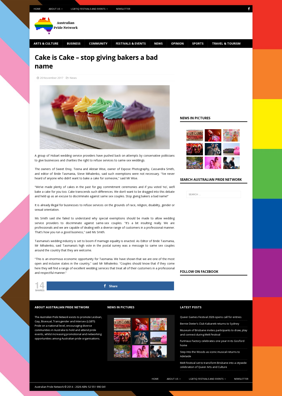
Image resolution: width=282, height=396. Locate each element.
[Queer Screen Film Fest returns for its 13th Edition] (231, 163)
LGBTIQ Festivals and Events (88, 8)
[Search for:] (213, 194)
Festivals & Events (131, 43)
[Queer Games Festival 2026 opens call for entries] (194, 135)
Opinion (177, 43)
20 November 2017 (51, 78)
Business (74, 43)
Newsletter (123, 8)
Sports (198, 43)
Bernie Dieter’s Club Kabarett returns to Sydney (209, 323)
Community (98, 43)
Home (37, 8)
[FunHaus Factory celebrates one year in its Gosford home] (194, 149)
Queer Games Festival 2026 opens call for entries (211, 317)
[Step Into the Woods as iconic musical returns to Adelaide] (213, 149)
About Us (54, 8)
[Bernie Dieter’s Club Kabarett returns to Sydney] (213, 135)
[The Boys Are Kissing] (213, 163)
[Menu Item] (248, 8)
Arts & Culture (46, 43)
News (158, 43)
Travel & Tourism (226, 43)
